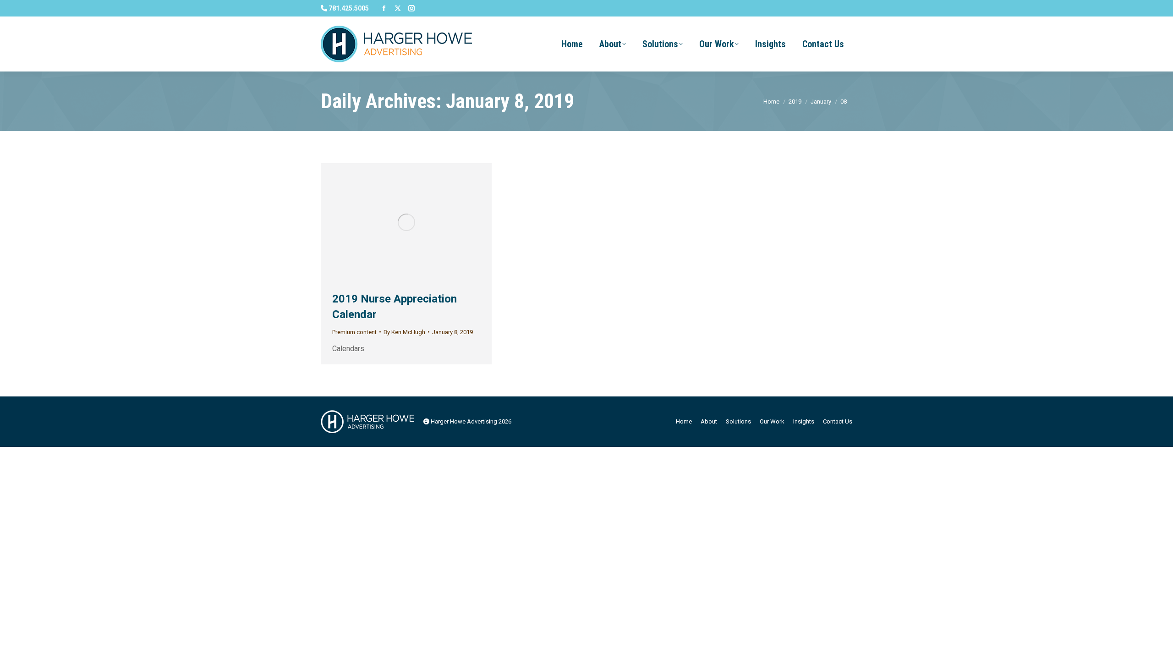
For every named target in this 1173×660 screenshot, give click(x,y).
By (404, 332)
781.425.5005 (348, 8)
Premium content (354, 332)
